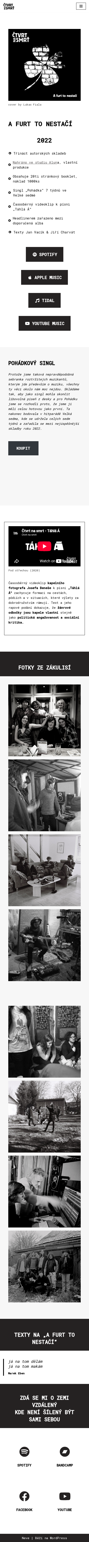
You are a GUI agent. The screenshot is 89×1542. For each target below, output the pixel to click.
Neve (25, 1538)
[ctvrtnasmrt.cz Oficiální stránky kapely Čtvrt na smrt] (8, 6)
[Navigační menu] (81, 6)
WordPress (58, 1538)
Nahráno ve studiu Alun (35, 162)
